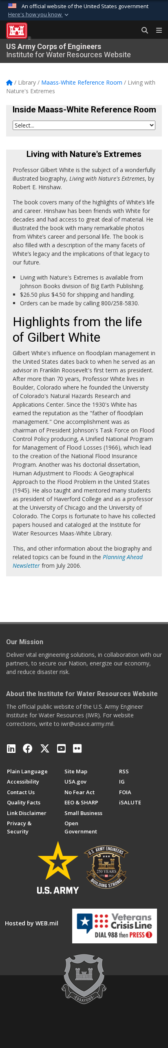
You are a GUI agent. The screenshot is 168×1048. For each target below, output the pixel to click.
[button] (39, 15)
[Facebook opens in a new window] (28, 748)
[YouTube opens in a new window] (61, 748)
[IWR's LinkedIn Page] (11, 748)
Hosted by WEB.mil (31, 923)
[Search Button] (142, 30)
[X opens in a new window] (45, 748)
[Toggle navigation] (156, 30)
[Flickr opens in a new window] (77, 748)
